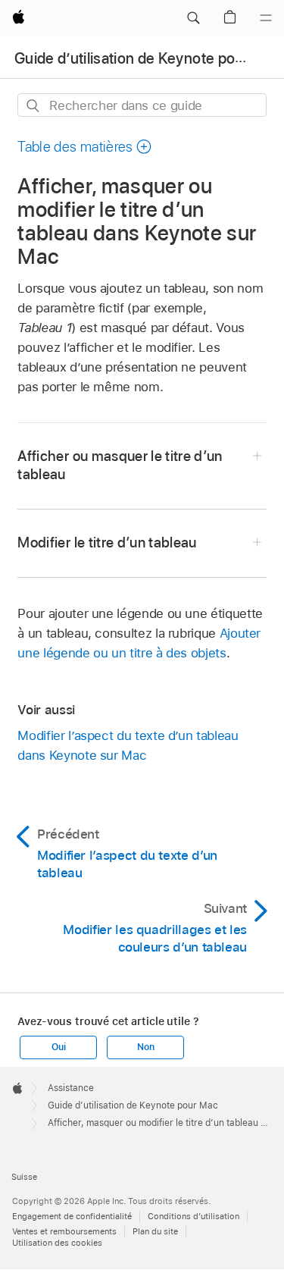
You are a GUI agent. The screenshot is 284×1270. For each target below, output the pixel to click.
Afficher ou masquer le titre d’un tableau (119, 465)
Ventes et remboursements (64, 1231)
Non (145, 1047)
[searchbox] (141, 105)
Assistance (71, 1088)
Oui (58, 1047)
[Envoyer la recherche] (34, 106)
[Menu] (266, 18)
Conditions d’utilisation (193, 1216)
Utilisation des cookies (57, 1242)
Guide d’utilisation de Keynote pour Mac (147, 58)
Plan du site (155, 1231)
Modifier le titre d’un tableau (106, 542)
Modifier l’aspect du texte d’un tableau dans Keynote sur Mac (127, 745)
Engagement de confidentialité (72, 1216)
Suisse (24, 1176)
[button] (193, 18)
